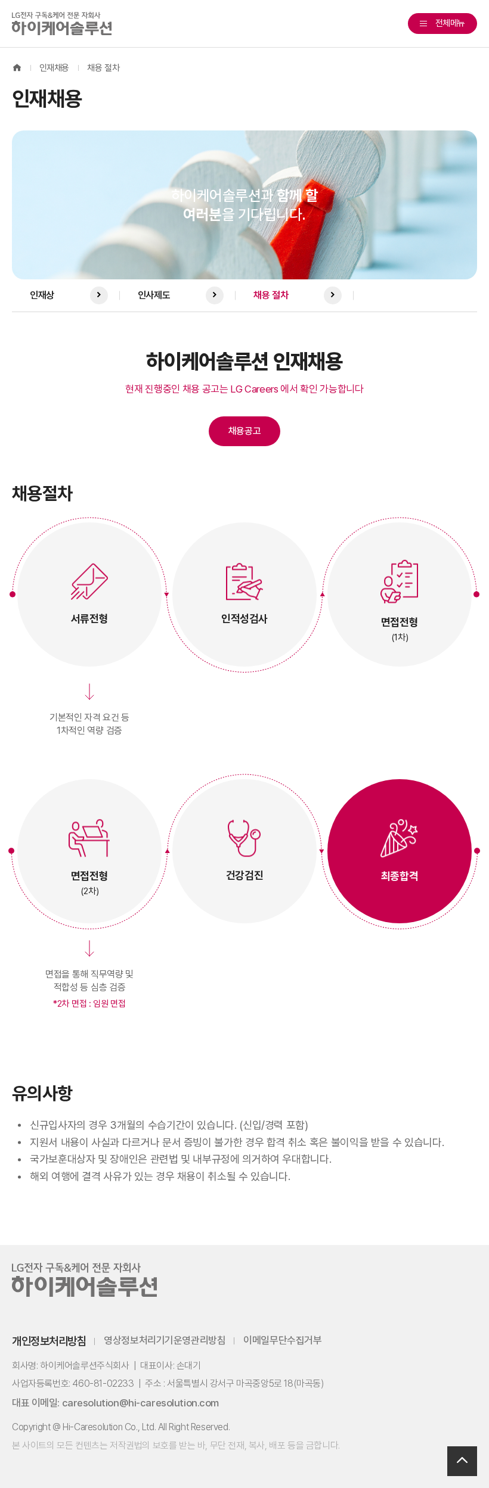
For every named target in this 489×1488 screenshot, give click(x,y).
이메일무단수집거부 (282, 1341)
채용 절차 (103, 68)
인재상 (42, 295)
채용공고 (244, 431)
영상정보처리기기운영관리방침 (164, 1341)
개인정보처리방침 (49, 1341)
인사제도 (154, 295)
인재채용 (54, 68)
